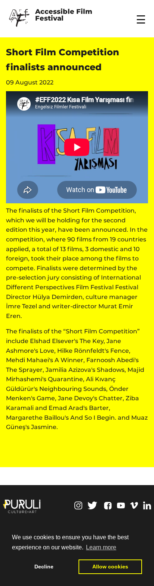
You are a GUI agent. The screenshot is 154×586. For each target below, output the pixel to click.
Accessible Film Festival (64, 15)
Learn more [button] (101, 547)
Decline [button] (43, 567)
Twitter (92, 505)
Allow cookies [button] (110, 567)
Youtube (121, 505)
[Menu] (142, 14)
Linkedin (147, 505)
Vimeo (134, 505)
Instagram (78, 505)
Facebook (108, 505)
